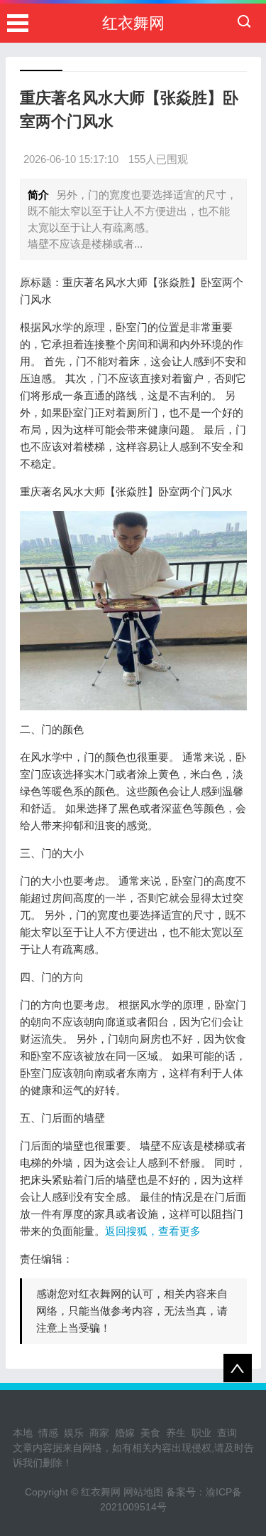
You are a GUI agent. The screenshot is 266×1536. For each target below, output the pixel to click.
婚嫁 (125, 1432)
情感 (48, 1432)
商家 (99, 1432)
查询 (227, 1432)
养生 (176, 1432)
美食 (150, 1432)
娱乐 (74, 1432)
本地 (23, 1432)
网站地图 (143, 1492)
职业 (201, 1432)
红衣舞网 (133, 23)
